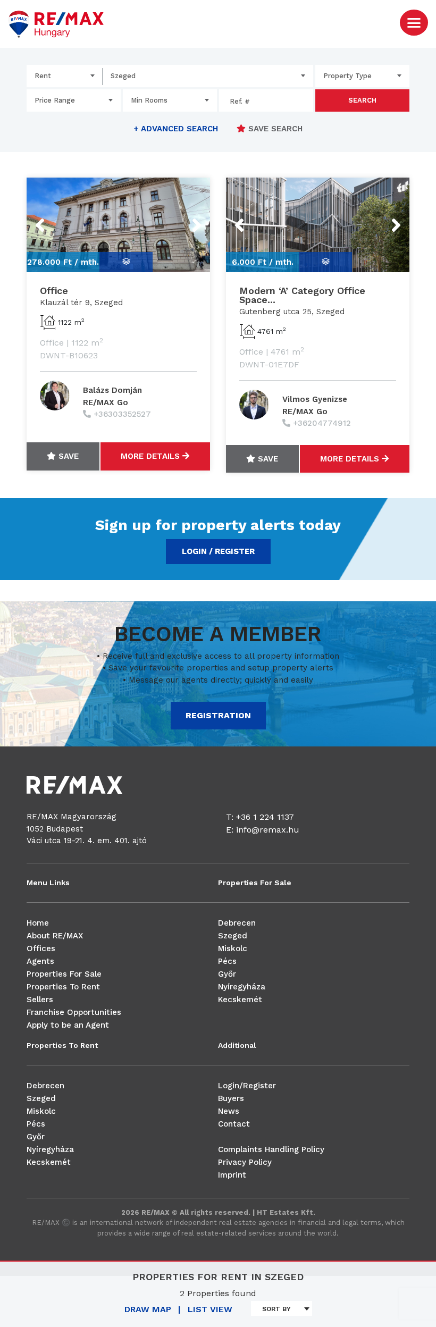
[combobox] (65, 76)
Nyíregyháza (241, 987)
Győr (227, 974)
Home (38, 923)
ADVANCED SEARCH (175, 128)
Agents (40, 961)
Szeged (232, 935)
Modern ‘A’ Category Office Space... (302, 295)
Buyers (231, 1098)
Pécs (227, 961)
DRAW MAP (147, 1309)
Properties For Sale (64, 974)
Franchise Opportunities (74, 1012)
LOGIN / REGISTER (218, 551)
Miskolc (232, 948)
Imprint (232, 1175)
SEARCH (362, 100)
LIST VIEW (210, 1309)
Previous (59, 218)
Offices (41, 948)
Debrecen (237, 923)
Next (183, 218)
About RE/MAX (55, 935)
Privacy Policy (245, 1162)
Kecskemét (240, 999)
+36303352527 (122, 414)
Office (54, 290)
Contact (234, 1124)
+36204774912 (322, 423)
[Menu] (414, 22)
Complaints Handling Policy (271, 1149)
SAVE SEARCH (274, 128)
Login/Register (247, 1085)
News (228, 1111)
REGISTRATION (218, 715)
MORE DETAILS (151, 456)
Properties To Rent (63, 987)
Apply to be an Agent (68, 1025)
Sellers (40, 999)
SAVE (67, 456)
